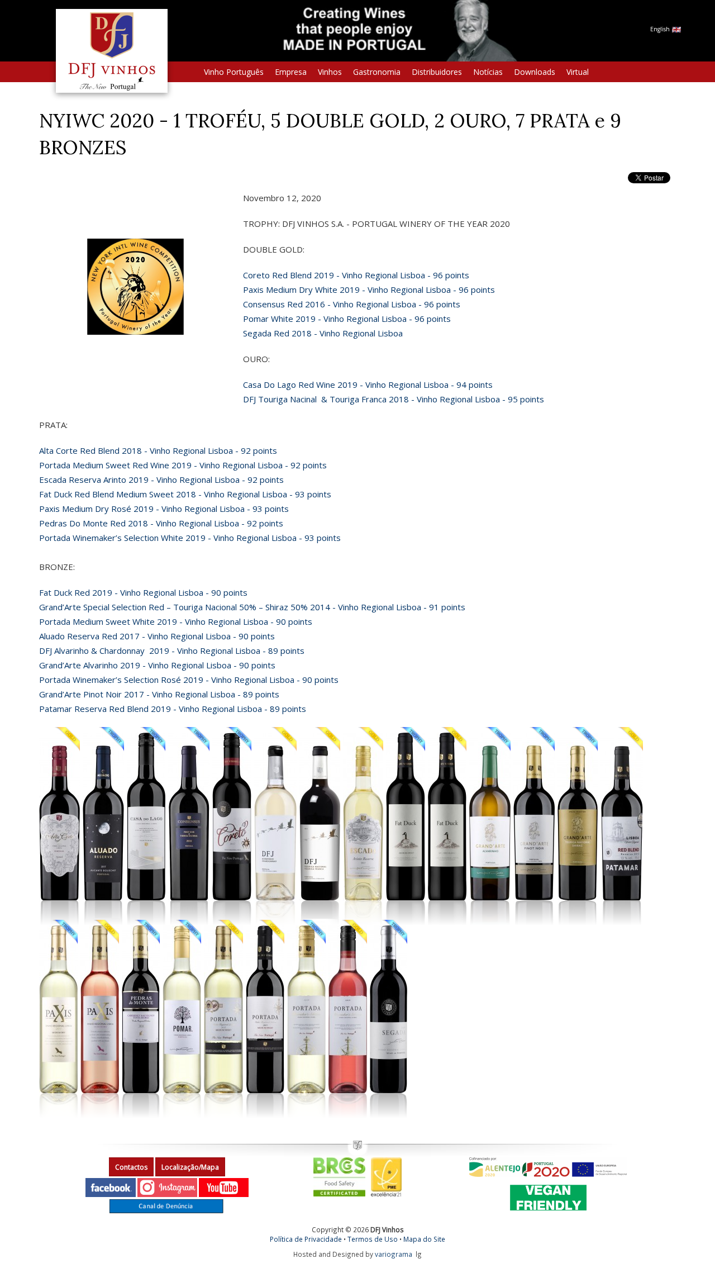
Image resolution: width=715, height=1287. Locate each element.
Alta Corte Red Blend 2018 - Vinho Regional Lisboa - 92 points (158, 450)
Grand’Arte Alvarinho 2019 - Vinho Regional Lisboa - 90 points (157, 665)
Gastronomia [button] (377, 72)
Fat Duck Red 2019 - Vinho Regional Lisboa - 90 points (143, 592)
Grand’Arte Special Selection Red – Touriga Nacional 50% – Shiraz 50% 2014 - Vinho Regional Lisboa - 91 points (252, 606)
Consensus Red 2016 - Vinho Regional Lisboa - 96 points (351, 304)
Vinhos (330, 72)
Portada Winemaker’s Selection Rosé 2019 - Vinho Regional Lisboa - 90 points (189, 679)
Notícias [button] (488, 72)
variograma (393, 1254)
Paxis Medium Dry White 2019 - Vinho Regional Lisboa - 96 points (369, 289)
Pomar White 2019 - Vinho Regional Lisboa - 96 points (347, 318)
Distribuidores (437, 72)
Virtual (577, 72)
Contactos (131, 1167)
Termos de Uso (372, 1238)
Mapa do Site (424, 1238)
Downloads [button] (534, 72)
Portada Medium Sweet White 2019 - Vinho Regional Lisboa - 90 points (175, 621)
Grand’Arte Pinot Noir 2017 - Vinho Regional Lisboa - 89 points (159, 694)
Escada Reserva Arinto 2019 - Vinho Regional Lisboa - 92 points (161, 479)
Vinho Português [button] (234, 72)
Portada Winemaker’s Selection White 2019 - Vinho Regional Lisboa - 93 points (190, 537)
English (660, 29)
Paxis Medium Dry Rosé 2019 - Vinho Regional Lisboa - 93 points (164, 508)
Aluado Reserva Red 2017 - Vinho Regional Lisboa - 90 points (157, 636)
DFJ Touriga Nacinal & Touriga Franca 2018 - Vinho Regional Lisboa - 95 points (393, 399)
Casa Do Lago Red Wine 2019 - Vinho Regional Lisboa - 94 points (368, 384)
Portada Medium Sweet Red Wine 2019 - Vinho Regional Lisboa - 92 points (183, 465)
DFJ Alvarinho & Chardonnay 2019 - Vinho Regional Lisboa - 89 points (171, 650)
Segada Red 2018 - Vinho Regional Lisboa (323, 333)
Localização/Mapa (190, 1167)
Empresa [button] (291, 72)
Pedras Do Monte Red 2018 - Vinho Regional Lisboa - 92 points (161, 523)
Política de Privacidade (306, 1238)
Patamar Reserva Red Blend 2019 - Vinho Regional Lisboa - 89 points (172, 708)
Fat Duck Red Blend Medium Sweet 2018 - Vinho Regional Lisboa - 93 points (185, 494)
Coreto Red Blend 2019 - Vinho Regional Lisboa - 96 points (356, 275)
